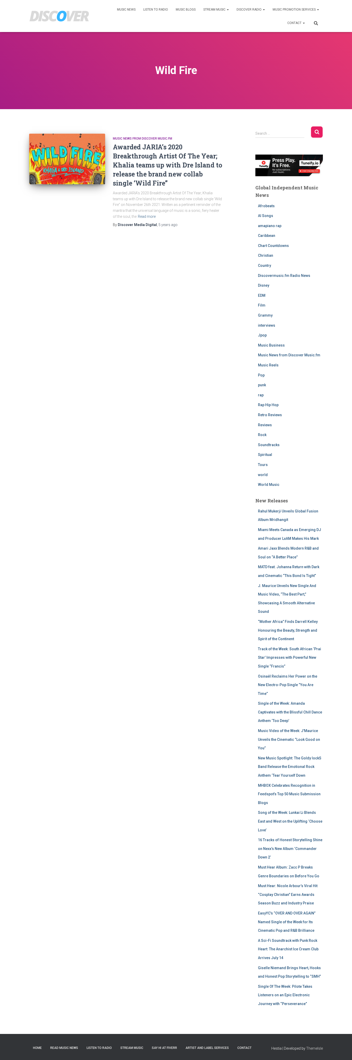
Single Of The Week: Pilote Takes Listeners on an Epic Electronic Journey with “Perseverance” (285, 995)
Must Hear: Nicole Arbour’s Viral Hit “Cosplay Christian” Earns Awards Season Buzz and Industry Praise (287, 894)
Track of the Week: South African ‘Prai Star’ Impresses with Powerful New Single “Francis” (289, 657)
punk (262, 385)
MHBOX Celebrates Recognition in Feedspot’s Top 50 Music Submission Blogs (289, 794)
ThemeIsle (314, 1048)
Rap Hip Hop (268, 405)
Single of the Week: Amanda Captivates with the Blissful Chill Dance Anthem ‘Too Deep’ (290, 712)
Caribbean (266, 236)
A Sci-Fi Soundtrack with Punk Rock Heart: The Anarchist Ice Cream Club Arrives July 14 (288, 949)
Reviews (265, 425)
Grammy (265, 315)
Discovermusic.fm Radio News (284, 276)
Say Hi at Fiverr (164, 1048)
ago (168, 225)
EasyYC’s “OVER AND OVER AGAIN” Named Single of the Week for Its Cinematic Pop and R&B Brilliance (286, 922)
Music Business (271, 345)
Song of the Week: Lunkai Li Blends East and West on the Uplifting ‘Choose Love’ (290, 821)
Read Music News (64, 1048)
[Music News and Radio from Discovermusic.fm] (59, 16)
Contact (294, 23)
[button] (227, 9)
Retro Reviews (270, 415)
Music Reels (268, 365)
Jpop (262, 335)
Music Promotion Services (294, 9)
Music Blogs (186, 9)
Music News (126, 9)
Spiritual (265, 455)
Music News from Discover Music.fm (142, 138)
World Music (268, 485)
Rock (262, 435)
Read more (147, 216)
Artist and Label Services (207, 1048)
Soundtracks (269, 445)
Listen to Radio (155, 9)
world (263, 475)
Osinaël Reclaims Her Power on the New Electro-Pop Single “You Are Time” (287, 685)
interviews (266, 325)
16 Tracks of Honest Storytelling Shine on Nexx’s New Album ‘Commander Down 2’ (290, 848)
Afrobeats (266, 206)
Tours (263, 465)
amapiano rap (269, 226)
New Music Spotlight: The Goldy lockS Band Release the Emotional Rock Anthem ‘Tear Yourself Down (289, 766)
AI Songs (265, 216)
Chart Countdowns (273, 246)
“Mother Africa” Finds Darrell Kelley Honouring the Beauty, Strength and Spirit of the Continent (288, 630)
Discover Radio (249, 9)
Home (37, 1048)
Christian (265, 255)
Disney (263, 285)
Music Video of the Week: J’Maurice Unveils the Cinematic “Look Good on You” (289, 739)
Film (261, 305)
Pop (261, 375)
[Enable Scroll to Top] (341, 1049)
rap (261, 395)
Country (264, 265)
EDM (261, 295)
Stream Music (214, 9)
